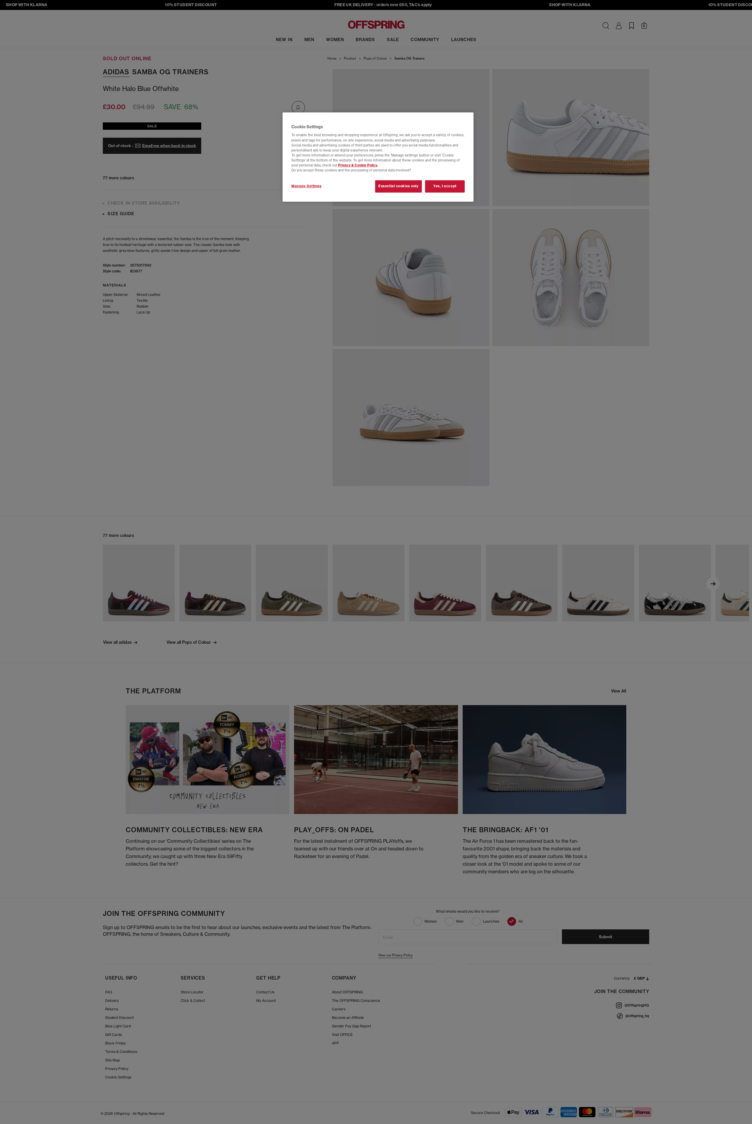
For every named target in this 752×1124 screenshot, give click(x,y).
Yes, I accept (444, 186)
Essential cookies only (398, 186)
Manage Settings (306, 186)
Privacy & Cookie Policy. (358, 165)
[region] (378, 157)
